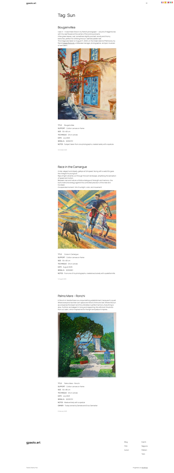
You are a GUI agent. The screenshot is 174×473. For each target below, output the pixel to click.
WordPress (145, 467)
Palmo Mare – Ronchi (71, 295)
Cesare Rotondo (68, 43)
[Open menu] (147, 3)
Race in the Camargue (72, 166)
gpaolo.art (31, 3)
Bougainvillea (66, 27)
